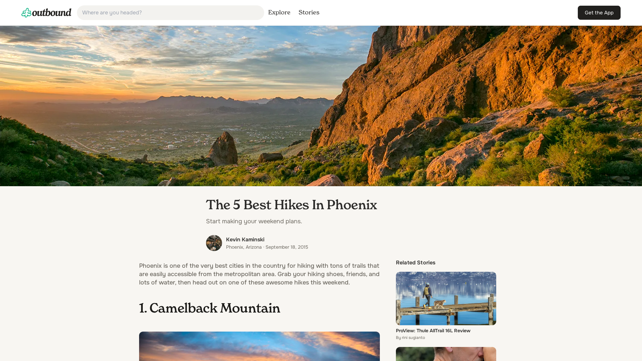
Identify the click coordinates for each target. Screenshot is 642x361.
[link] (46, 12)
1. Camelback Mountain (209, 309)
